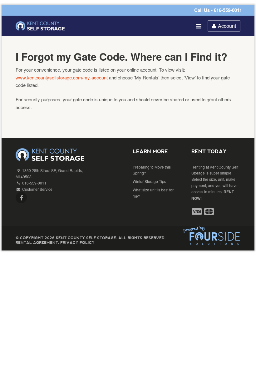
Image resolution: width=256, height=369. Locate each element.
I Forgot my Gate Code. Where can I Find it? (121, 56)
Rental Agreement (37, 242)
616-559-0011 (34, 182)
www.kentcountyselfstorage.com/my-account (62, 77)
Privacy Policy (77, 242)
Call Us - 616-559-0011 (218, 10)
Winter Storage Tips (149, 181)
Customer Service (37, 189)
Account (227, 25)
